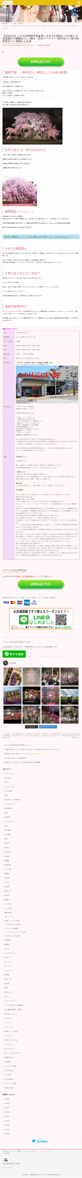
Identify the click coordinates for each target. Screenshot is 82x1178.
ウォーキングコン (10, 953)
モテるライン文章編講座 (11, 928)
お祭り (7, 782)
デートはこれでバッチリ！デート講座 (15, 932)
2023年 (7, 1112)
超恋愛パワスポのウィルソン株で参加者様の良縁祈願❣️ (22, 762)
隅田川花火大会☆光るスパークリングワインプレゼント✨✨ (24, 753)
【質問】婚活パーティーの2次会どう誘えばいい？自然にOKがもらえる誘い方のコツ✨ (32, 749)
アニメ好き (8, 908)
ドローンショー (10, 773)
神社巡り (7, 878)
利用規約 (17, 576)
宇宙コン (7, 957)
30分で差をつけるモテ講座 (12, 936)
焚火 (6, 813)
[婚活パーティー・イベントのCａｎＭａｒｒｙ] (7, 2)
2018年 (7, 1134)
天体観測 (7, 1062)
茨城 (6, 795)
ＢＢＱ (7, 882)
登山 (6, 826)
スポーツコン (9, 1027)
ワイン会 (7, 1022)
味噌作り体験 (9, 1088)
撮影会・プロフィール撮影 (12, 920)
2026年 (7, 1099)
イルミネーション (10, 1001)
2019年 (7, 1129)
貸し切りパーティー (11, 1014)
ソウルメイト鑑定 (10, 1066)
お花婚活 (47, 45)
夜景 (6, 988)
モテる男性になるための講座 (13, 924)
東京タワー (8, 891)
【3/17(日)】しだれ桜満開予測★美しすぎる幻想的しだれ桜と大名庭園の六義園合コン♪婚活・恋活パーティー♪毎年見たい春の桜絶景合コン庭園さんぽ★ (21, 735)
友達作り (7, 817)
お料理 (7, 886)
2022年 (7, 1116)
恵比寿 (7, 895)
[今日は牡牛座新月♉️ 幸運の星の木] (13, 677)
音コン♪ (7, 948)
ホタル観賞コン (10, 1079)
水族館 (7, 856)
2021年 (7, 1121)
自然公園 (7, 865)
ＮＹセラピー (9, 1044)
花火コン (7, 847)
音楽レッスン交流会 (11, 1031)
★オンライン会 (9, 917)
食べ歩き (7, 778)
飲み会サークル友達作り (12, 799)
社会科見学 (8, 808)
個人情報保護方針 (28, 576)
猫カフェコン (9, 992)
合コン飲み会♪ (9, 1070)
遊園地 (7, 944)
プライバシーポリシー (31, 1151)
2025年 (7, 1103)
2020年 (7, 1125)
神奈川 (7, 843)
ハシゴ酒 (7, 904)
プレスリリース (10, 821)
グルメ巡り (8, 869)
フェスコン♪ (9, 1018)
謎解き (7, 899)
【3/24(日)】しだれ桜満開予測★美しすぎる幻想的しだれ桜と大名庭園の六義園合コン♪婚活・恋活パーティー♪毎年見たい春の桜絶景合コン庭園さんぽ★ (60, 735)
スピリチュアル (10, 1048)
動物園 (7, 860)
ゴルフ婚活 (8, 791)
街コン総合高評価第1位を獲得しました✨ (18, 745)
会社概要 (6, 1153)
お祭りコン (8, 979)
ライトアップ (9, 1035)
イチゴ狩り (8, 1075)
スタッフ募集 (16, 1151)
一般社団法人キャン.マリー (38, 1174)
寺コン (7, 996)
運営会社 (6, 1151)
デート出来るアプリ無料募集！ (14, 1005)
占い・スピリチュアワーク (13, 1053)
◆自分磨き (8, 912)
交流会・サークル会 (11, 1040)
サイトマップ (45, 1151)
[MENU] (79, 2)
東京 (43, 45)
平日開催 (7, 830)
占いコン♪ (8, 966)
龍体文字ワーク (10, 1057)
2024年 (7, 1107)
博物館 (7, 873)
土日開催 (39, 45)
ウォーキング (9, 970)
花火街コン (8, 852)
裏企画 (7, 983)
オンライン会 (9, 786)
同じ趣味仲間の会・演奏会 (13, 1009)
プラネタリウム (10, 804)
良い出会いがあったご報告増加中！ (16, 758)
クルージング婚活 (10, 1083)
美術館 (7, 975)
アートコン (8, 962)
